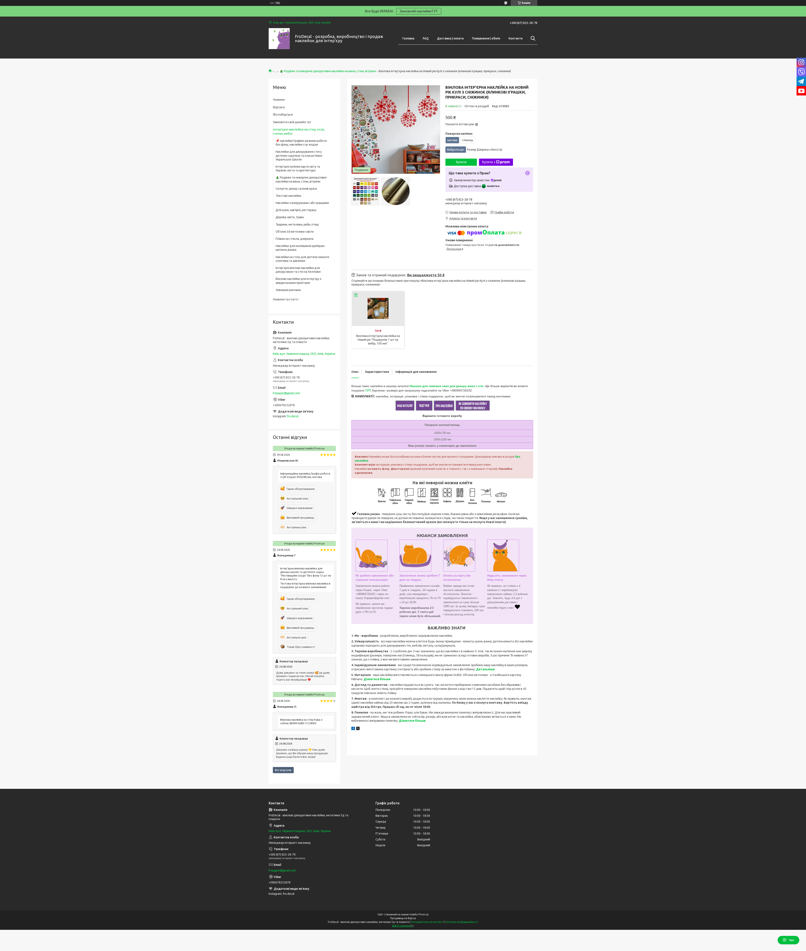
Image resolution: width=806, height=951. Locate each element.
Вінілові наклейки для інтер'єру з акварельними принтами (298, 280)
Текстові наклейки (288, 195)
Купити (461, 162)
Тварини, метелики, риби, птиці (297, 224)
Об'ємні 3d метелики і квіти (295, 231)
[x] (358, 729)
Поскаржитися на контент (427, 922)
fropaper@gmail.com (286, 393)
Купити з (488, 162)
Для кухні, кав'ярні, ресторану (296, 210)
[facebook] (353, 729)
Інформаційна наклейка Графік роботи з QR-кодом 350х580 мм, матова (305, 475)
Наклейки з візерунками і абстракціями (302, 203)
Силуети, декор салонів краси (296, 188)
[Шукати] (532, 38)
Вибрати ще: (474, 149)
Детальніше (485, 669)
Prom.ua (424, 914)
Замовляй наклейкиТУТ (419, 11)
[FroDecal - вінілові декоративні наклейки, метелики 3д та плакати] (279, 38)
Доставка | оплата (450, 38)
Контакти (516, 38)
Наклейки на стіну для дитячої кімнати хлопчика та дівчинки (302, 258)
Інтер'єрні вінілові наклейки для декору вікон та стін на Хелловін (298, 269)
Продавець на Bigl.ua (403, 918)
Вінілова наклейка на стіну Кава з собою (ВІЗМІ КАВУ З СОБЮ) (301, 721)
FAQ (426, 38)
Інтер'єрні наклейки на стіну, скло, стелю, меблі (299, 131)
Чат (791, 940)
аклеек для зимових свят (430, 386)
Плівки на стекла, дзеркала (294, 238)
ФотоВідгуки (283, 114)
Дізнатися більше (377, 679)
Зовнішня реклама (288, 290)
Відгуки (279, 107)
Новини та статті (285, 299)
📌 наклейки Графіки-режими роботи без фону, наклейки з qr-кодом (301, 142)
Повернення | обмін (486, 38)
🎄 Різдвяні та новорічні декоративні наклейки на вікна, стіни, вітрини (328, 71)
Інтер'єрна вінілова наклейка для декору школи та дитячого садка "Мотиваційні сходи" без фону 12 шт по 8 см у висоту (305, 574)
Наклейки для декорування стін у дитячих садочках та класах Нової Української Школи (299, 155)
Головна (408, 38)
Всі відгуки (283, 769)
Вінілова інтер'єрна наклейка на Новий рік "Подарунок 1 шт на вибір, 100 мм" (378, 339)
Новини (279, 99)
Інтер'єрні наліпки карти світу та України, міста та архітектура (298, 168)
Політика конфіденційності (461, 922)
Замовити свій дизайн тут (292, 122)
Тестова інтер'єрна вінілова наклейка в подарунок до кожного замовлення (305, 585)
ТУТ (367, 390)
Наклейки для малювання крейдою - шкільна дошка (301, 247)
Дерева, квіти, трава (290, 217)
